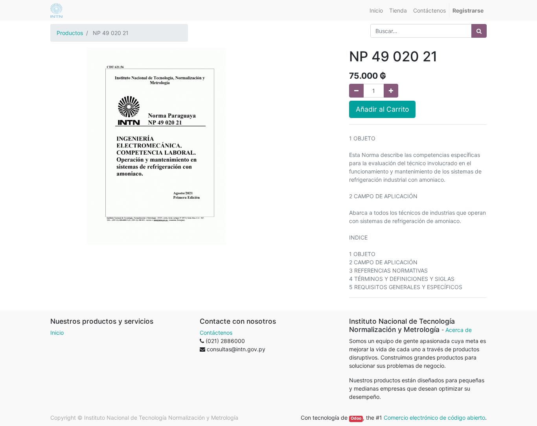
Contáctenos (216, 332)
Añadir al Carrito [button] (382, 109)
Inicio (57, 332)
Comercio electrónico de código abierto (434, 417)
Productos (70, 33)
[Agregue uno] (391, 91)
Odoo (356, 418)
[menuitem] (376, 10)
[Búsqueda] (479, 31)
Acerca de (458, 329)
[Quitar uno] (356, 91)
